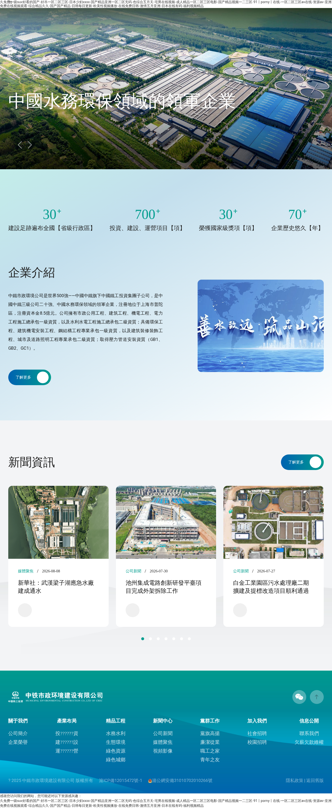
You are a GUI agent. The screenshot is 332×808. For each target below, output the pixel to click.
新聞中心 (163, 721)
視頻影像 (163, 751)
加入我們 (257, 721)
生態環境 (115, 742)
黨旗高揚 (210, 733)
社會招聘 (257, 733)
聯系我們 (309, 733)
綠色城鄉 (115, 759)
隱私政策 (294, 780)
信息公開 (309, 721)
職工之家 (210, 751)
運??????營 (66, 751)
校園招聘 (257, 742)
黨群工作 (210, 721)
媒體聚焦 (163, 742)
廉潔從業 (210, 742)
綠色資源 (115, 751)
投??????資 (66, 733)
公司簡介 (18, 733)
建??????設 (66, 742)
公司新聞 (163, 733)
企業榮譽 (18, 742)
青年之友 (210, 759)
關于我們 (18, 721)
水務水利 (115, 733)
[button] (29, 145)
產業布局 (67, 721)
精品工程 (115, 721)
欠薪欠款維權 (309, 742)
